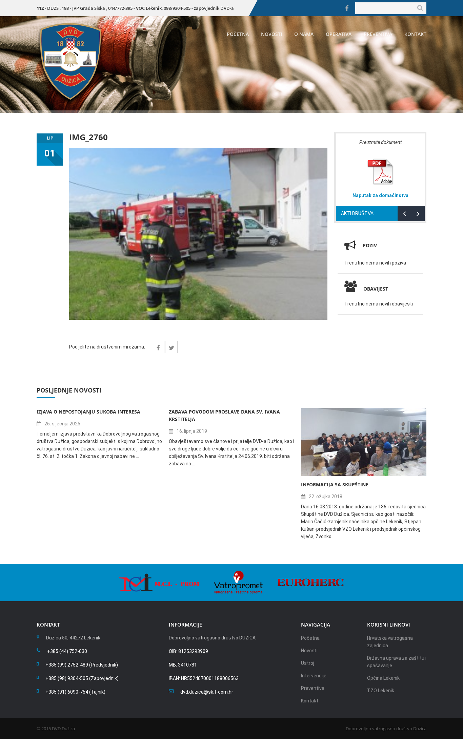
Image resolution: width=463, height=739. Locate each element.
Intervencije (313, 675)
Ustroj (307, 663)
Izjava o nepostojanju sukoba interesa (88, 411)
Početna (238, 34)
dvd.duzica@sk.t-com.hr (206, 692)
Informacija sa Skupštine (334, 484)
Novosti (271, 34)
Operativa (338, 34)
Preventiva (378, 34)
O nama (304, 34)
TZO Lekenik (380, 690)
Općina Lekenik (383, 678)
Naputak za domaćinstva (380, 195)
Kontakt (415, 34)
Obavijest (375, 289)
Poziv (370, 245)
